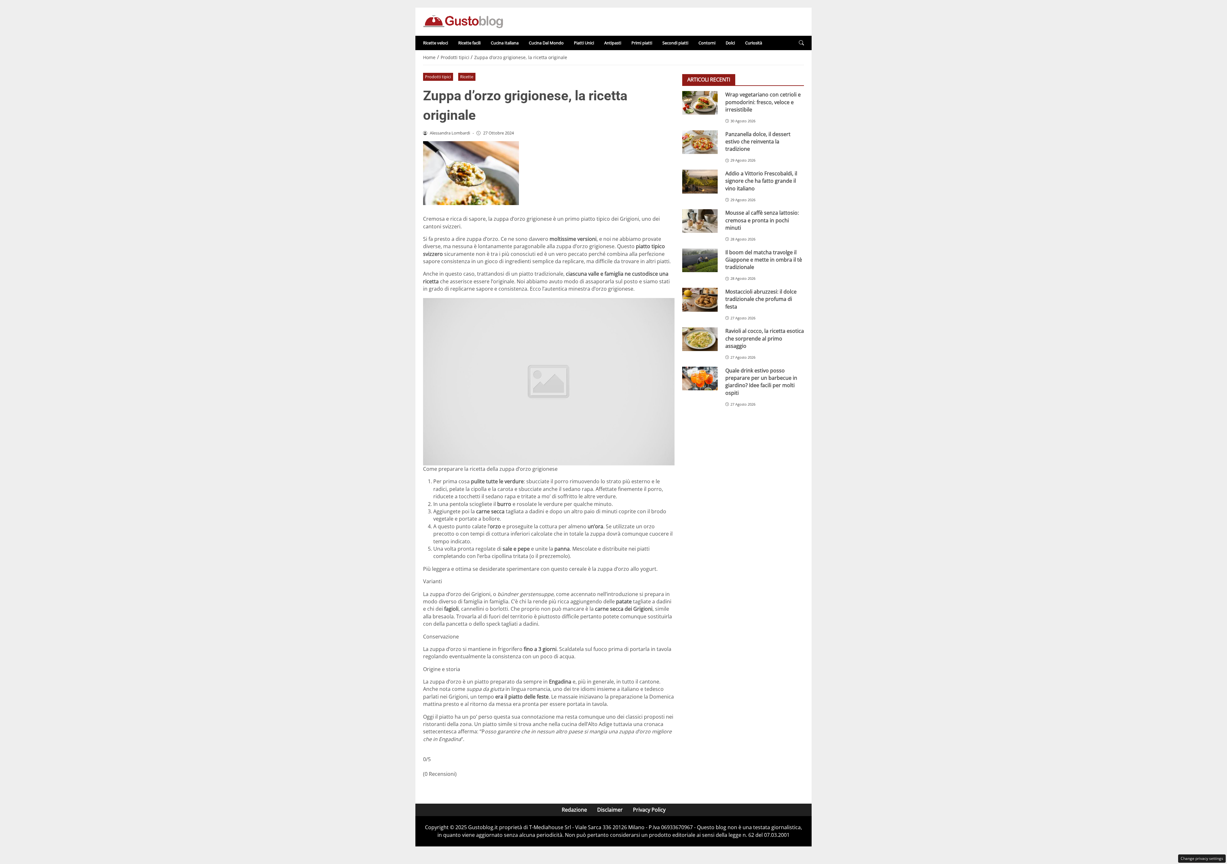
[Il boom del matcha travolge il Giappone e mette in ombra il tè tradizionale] (700, 260)
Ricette (466, 77)
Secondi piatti (675, 43)
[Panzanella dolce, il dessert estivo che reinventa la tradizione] (700, 142)
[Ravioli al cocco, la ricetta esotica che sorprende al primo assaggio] (700, 339)
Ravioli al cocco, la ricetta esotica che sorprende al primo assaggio (764, 338)
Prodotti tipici (438, 77)
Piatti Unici (584, 43)
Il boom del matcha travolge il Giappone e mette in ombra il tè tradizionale (763, 259)
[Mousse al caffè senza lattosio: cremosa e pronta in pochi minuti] (700, 221)
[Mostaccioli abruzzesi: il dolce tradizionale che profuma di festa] (700, 299)
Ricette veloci (435, 43)
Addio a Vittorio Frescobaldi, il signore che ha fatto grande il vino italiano (761, 181)
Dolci (730, 43)
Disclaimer (610, 809)
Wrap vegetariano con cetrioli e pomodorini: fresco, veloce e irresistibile (763, 102)
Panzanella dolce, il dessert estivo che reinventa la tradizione (758, 141)
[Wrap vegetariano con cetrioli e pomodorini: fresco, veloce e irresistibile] (700, 103)
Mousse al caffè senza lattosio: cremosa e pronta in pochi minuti (762, 220)
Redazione (574, 809)
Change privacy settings (1202, 858)
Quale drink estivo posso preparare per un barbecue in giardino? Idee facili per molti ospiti (761, 381)
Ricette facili (469, 43)
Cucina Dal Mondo (546, 43)
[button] (801, 43)
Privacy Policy (649, 809)
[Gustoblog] (463, 21)
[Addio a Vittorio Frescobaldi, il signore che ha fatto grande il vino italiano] (700, 181)
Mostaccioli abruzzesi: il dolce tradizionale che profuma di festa (761, 299)
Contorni (706, 43)
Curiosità (753, 43)
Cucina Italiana (505, 43)
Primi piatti (641, 43)
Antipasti (612, 43)
